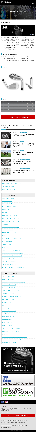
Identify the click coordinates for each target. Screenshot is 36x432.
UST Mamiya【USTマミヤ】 (9, 285)
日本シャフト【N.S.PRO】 (8, 287)
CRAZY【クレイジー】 (7, 247)
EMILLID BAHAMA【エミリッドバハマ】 (12, 256)
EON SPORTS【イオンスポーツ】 (10, 232)
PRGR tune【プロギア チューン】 (10, 215)
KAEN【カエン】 (6, 334)
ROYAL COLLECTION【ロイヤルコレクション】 (14, 267)
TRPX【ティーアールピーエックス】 (11, 250)
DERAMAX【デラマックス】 (9, 311)
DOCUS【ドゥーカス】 (8, 235)
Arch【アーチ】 (6, 313)
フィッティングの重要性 (21, 420)
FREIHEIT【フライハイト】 (9, 212)
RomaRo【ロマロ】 (7, 201)
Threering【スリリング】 (8, 293)
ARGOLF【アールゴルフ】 (8, 189)
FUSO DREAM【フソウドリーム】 (10, 221)
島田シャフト (5, 305)
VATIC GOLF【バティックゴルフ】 (10, 227)
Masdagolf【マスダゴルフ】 (9, 206)
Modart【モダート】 (7, 241)
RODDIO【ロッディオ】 (8, 198)
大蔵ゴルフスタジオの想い (7, 420)
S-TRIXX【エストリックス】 (9, 342)
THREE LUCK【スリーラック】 (10, 224)
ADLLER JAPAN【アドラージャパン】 (11, 238)
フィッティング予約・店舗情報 (8, 425)
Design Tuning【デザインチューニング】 (12, 296)
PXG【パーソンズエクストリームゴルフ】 (12, 183)
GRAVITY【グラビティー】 (9, 302)
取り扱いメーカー (5, 422)
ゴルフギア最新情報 (22, 425)
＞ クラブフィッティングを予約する (18, 117)
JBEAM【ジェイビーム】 (8, 244)
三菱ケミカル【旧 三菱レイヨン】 (10, 276)
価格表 (12, 422)
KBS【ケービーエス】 (7, 308)
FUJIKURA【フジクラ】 (8, 279)
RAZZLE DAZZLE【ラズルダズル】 (11, 218)
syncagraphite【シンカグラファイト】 (11, 340)
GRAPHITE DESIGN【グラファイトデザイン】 (13, 282)
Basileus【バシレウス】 (8, 299)
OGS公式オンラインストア (7, 427)
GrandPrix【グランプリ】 (8, 258)
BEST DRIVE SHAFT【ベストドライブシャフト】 (14, 337)
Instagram (6, 402)
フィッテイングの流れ (20, 422)
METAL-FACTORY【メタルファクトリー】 (12, 253)
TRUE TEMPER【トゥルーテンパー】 (11, 290)
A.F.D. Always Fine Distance (9, 261)
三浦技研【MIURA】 (7, 204)
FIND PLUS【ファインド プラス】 (10, 331)
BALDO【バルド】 (6, 209)
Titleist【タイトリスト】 (8, 186)
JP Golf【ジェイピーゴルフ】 (9, 264)
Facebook (2, 402)
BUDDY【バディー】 (7, 230)
